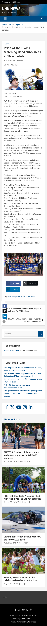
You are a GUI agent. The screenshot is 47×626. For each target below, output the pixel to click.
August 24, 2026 (10, 461)
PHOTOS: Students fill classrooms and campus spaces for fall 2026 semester (21, 455)
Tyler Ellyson (23, 543)
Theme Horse (26, 618)
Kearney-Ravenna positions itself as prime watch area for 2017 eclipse (23, 309)
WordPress (31, 622)
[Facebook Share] (5, 306)
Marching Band (14, 296)
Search (40, 334)
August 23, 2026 (10, 502)
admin (20, 61)
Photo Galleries (12, 419)
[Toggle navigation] (5, 19)
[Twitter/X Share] (5, 311)
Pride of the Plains (28, 296)
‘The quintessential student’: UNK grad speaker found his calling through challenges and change (23, 393)
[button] (4, 321)
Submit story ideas (11, 350)
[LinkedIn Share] (5, 316)
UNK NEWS (11, 9)
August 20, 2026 (10, 543)
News (6, 44)
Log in (4, 597)
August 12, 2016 (10, 61)
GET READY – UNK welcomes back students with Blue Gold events (22, 320)
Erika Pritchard (24, 461)
